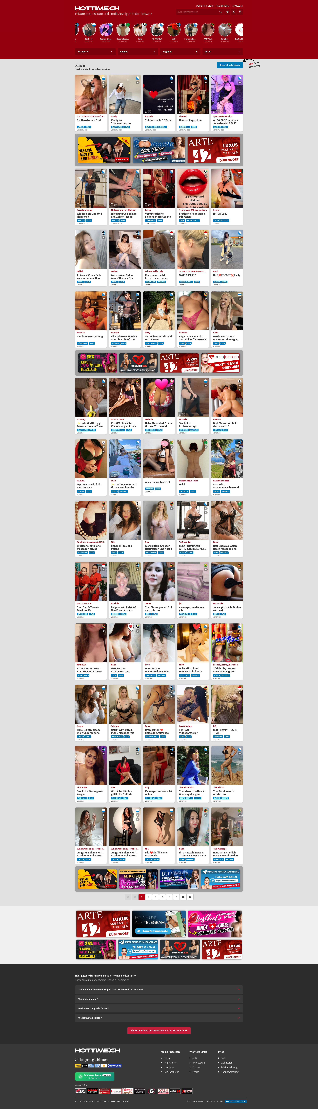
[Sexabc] (92, 1091)
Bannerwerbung (230, 1071)
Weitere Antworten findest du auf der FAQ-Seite (157, 1030)
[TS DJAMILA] (136, 29)
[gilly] (153, 29)
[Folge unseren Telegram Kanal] (227, 12)
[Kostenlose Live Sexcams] (104, 150)
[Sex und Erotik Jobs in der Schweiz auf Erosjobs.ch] (104, 1091)
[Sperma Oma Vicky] (85, 29)
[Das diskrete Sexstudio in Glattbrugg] (215, 924)
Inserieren (169, 1067)
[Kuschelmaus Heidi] (102, 29)
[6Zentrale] (151, 1091)
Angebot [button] (167, 51)
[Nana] (119, 29)
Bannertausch (171, 1071)
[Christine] (204, 29)
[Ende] (190, 897)
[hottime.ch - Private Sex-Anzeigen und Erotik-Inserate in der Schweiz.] (97, 8)
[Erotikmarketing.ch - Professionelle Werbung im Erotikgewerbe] (179, 879)
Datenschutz (198, 1101)
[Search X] (139, 1091)
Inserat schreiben (230, 65)
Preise (195, 1071)
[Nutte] (128, 1091)
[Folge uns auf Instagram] (240, 12)
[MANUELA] (187, 29)
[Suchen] (220, 12)
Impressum (198, 1062)
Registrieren (223, 6)
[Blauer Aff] (138, 879)
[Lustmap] (116, 1091)
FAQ (223, 1058)
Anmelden (238, 6)
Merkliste (204, 6)
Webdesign (227, 1062)
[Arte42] (214, 150)
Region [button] (124, 51)
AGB (194, 1058)
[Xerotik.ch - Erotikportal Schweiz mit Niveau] (187, 1091)
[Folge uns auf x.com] (234, 12)
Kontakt (196, 1067)
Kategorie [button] (83, 51)
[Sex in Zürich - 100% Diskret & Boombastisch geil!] (159, 150)
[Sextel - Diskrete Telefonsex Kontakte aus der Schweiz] (97, 363)
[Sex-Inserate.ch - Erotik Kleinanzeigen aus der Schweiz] (80, 1091)
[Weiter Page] (183, 897)
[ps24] (175, 1091)
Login (167, 1058)
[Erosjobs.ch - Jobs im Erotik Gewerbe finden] (220, 363)
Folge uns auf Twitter (236, 1101)
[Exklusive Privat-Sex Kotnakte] (138, 363)
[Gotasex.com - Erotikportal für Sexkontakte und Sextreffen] (163, 1091)
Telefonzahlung (229, 1067)
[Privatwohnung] (170, 29)
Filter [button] (208, 51)
